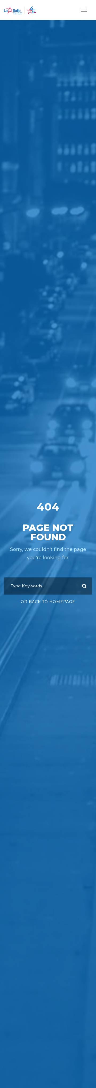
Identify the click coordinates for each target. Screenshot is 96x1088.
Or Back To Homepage (48, 601)
